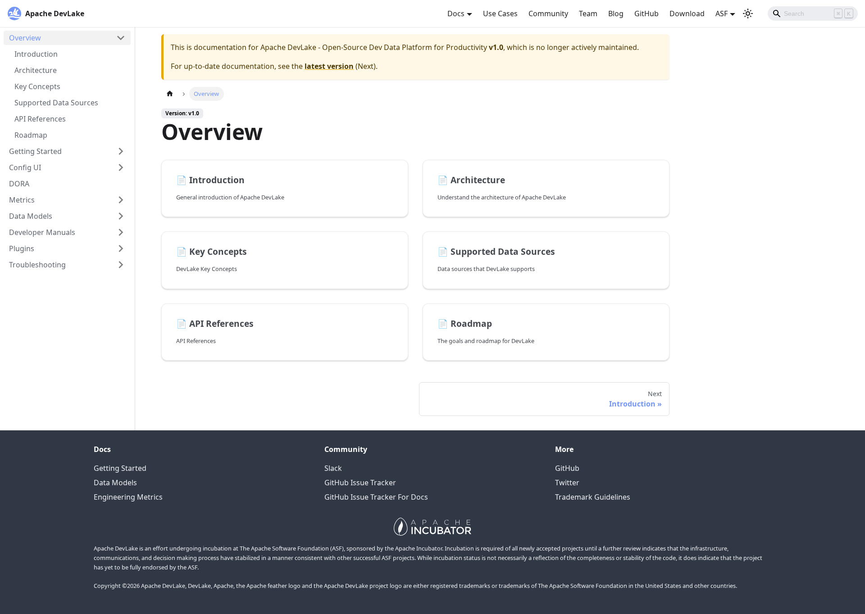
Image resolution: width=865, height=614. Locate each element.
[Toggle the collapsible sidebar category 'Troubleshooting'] (121, 264)
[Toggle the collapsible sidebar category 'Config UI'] (121, 167)
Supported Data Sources (56, 103)
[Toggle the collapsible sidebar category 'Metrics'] (121, 200)
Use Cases (500, 13)
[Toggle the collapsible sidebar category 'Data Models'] (121, 216)
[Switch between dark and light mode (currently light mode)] (748, 13)
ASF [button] (721, 13)
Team (588, 13)
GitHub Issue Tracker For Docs (376, 497)
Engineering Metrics (128, 497)
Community (548, 13)
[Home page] (169, 94)
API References (40, 119)
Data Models (30, 216)
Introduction (36, 54)
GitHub (646, 13)
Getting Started (35, 151)
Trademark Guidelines (592, 497)
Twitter (567, 483)
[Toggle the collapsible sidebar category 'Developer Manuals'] (121, 232)
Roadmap (30, 135)
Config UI (25, 167)
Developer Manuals (42, 232)
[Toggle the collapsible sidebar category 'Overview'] (121, 38)
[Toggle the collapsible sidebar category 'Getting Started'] (121, 151)
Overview (25, 38)
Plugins (21, 248)
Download (687, 13)
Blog (616, 13)
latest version (329, 66)
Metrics (22, 200)
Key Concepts (37, 86)
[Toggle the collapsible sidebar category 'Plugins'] (121, 248)
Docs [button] (455, 13)
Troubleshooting (37, 265)
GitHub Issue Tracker (360, 483)
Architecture (35, 70)
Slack (333, 468)
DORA (19, 184)
